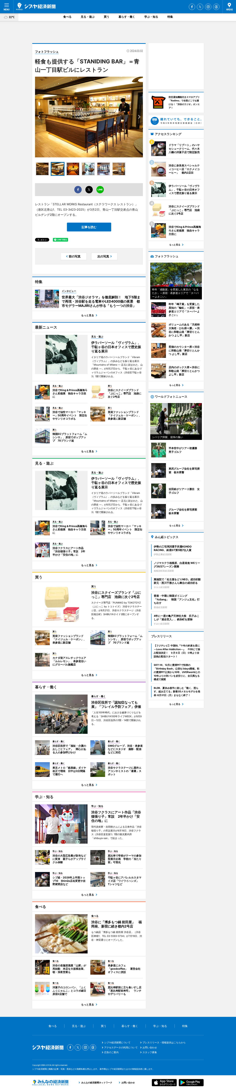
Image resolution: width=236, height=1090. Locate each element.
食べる (67, 16)
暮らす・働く (127, 16)
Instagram (208, 7)
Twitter (200, 7)
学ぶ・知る (151, 16)
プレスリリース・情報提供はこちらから (164, 1042)
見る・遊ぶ (88, 16)
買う (106, 16)
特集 (170, 16)
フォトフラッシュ (47, 51)
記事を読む (89, 227)
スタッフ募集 (150, 1052)
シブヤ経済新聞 (35, 6)
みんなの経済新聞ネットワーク (50, 1082)
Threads (216, 7)
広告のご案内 (111, 1052)
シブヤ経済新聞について (117, 1042)
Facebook (192, 7)
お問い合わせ (150, 1047)
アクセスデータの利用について (121, 1047)
